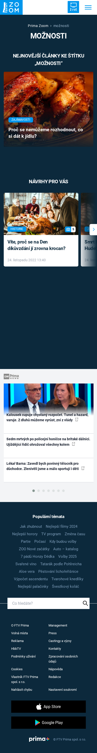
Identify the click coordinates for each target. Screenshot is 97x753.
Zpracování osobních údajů (63, 658)
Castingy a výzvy (59, 641)
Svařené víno (26, 564)
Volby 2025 (67, 556)
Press (52, 633)
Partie (26, 541)
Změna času (75, 534)
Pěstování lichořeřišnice (58, 571)
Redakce (54, 677)
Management (57, 625)
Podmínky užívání (23, 656)
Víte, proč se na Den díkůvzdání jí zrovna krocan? (36, 245)
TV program (51, 534)
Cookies (17, 669)
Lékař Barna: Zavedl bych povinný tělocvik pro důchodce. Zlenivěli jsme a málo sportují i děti (43, 466)
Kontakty (54, 648)
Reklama (17, 641)
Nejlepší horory (25, 534)
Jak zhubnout (31, 526)
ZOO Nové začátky (34, 549)
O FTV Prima (20, 625)
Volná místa (19, 633)
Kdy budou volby (62, 541)
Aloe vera (27, 571)
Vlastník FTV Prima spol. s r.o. (24, 679)
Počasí (40, 541)
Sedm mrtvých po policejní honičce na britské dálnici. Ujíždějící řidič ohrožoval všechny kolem (48, 441)
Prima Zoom (38, 26)
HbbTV (16, 648)
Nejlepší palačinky (33, 586)
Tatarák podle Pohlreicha (61, 564)
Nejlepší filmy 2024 (61, 526)
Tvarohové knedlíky (67, 579)
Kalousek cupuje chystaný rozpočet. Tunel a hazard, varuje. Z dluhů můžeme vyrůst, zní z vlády (47, 417)
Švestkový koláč (65, 586)
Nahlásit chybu (21, 690)
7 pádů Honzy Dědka (37, 556)
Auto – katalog (65, 549)
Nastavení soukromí (62, 690)
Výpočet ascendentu (31, 579)
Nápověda (55, 669)
